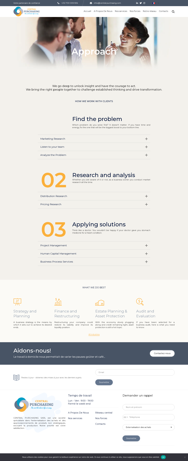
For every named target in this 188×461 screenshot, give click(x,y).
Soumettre (104, 382)
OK (163, 457)
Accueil (87, 11)
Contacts (163, 11)
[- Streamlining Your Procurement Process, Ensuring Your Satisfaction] (26, 11)
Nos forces (135, 11)
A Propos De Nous (103, 11)
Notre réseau (149, 11)
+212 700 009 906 (69, 3)
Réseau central (103, 412)
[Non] (185, 457)
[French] (155, 3)
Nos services (121, 11)
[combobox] (126, 417)
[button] (94, 334)
